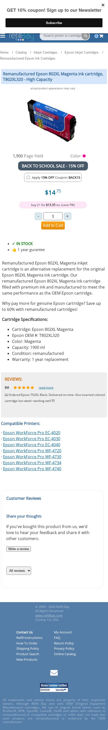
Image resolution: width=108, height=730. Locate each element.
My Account (63, 632)
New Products (26, 660)
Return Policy (64, 643)
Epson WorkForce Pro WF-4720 (32, 450)
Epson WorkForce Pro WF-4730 (32, 456)
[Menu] (2, 36)
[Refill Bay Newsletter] (54, 674)
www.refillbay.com (49, 615)
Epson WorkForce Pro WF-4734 (32, 462)
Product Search (27, 654)
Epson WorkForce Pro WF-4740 (32, 468)
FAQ (57, 638)
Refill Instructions (29, 638)
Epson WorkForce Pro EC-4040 (31, 444)
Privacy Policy (64, 649)
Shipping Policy (27, 649)
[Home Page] (21, 39)
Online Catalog (65, 654)
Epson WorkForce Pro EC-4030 (31, 438)
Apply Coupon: (56, 177)
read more (49, 387)
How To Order (26, 643)
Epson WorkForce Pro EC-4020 (31, 432)
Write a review (18, 549)
